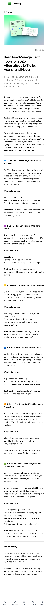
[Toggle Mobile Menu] (38, 4)
